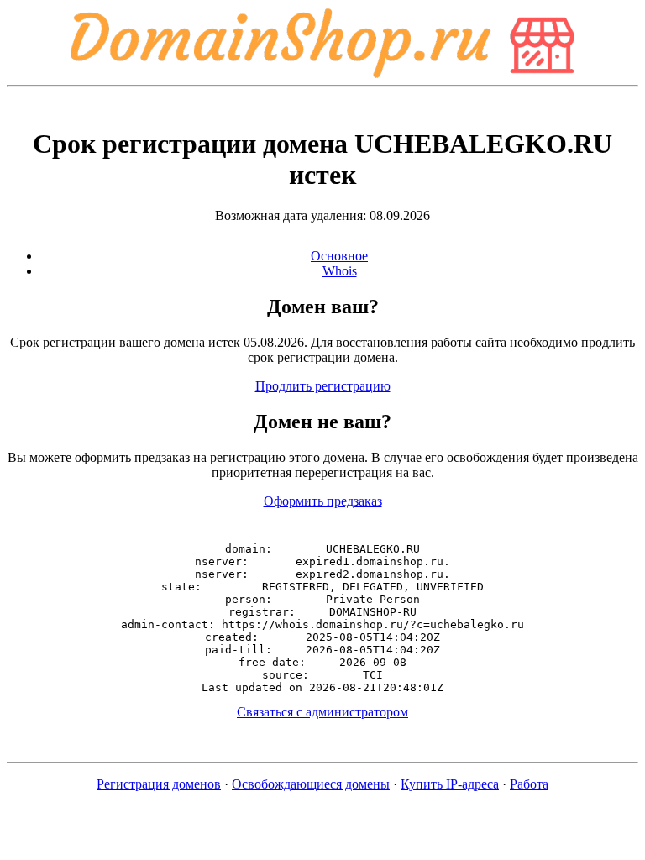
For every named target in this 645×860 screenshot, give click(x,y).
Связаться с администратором (322, 712)
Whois (339, 271)
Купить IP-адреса (450, 784)
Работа (529, 784)
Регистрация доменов (159, 784)
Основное (339, 256)
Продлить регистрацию (323, 386)
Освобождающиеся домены (311, 784)
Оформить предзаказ (323, 501)
